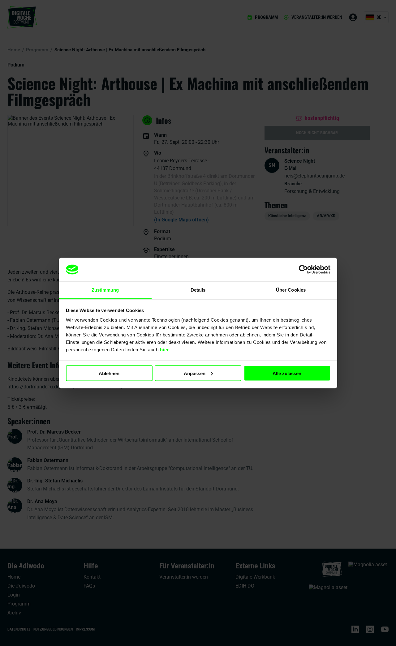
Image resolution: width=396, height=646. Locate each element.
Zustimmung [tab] (105, 290)
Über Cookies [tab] (291, 290)
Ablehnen (109, 373)
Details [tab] (198, 290)
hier (164, 349)
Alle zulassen (287, 373)
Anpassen (194, 373)
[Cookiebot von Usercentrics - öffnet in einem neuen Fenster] (303, 269)
